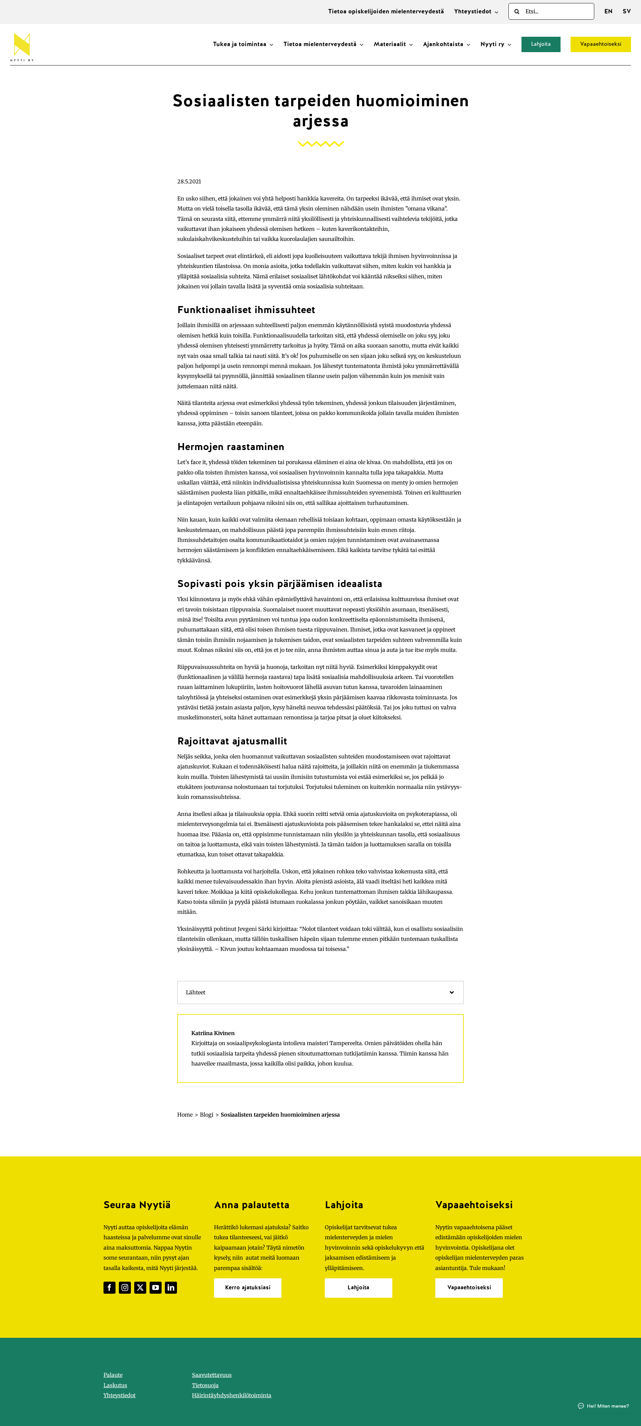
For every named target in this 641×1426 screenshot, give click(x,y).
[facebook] (109, 1288)
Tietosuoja (205, 1385)
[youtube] (156, 1288)
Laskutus (115, 1385)
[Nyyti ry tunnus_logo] (21, 31)
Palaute (113, 1375)
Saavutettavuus (212, 1375)
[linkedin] (171, 1288)
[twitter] (140, 1288)
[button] (320, 992)
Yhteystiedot (119, 1395)
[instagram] (125, 1288)
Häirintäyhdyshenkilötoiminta (231, 1395)
